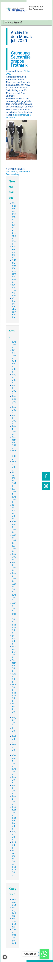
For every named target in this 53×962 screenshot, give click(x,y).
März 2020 (14, 577)
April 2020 (14, 566)
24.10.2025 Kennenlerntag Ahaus (14, 271)
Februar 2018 (14, 696)
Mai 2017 (14, 739)
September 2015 (14, 823)
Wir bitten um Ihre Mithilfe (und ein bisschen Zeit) (14, 223)
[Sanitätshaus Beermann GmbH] (16, 9)
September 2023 (14, 442)
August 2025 (14, 378)
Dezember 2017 (14, 709)
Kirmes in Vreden (14, 290)
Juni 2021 (14, 499)
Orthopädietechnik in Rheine (14, 308)
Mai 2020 (14, 557)
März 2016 (14, 800)
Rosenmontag (14, 252)
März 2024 (14, 430)
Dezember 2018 (14, 652)
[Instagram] (46, 486)
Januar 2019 (13, 639)
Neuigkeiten (24, 171)
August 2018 (14, 677)
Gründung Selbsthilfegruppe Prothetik (21, 59)
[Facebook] (46, 476)
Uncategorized (14, 938)
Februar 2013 (14, 870)
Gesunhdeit (11, 171)
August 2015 (14, 835)
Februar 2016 (14, 811)
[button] (5, 957)
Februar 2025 (14, 400)
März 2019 (14, 617)
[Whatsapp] (44, 954)
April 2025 (14, 389)
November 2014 (13, 857)
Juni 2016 (14, 772)
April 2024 (14, 419)
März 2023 (14, 454)
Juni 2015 (14, 845)
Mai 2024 (14, 410)
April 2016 (14, 789)
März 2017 (14, 748)
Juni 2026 (14, 344)
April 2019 (14, 607)
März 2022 (14, 465)
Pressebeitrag (12, 174)
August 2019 (14, 588)
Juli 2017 (13, 731)
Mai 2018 (14, 687)
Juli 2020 (14, 548)
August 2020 (14, 539)
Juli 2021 (14, 491)
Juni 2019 (14, 597)
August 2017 (14, 721)
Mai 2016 (14, 780)
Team (14, 930)
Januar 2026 (14, 354)
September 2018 (14, 665)
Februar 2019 (14, 628)
